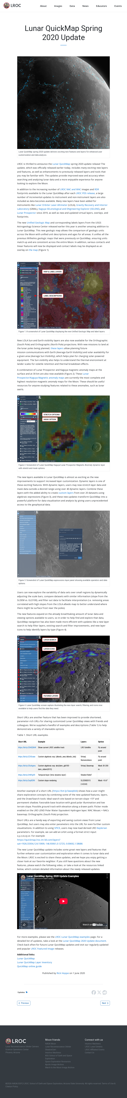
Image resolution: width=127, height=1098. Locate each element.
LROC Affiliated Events (94, 1049)
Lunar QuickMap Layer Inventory (34, 962)
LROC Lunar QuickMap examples (72, 936)
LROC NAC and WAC (70, 189)
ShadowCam (50, 1049)
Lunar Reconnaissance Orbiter (58, 1046)
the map (33, 249)
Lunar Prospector (26, 212)
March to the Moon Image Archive (59, 1067)
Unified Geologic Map (38, 222)
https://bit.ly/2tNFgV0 (26, 775)
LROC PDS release (85, 193)
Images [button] (58, 5)
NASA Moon (50, 1044)
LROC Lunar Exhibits (93, 1046)
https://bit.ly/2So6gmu (27, 766)
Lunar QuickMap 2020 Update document (84, 940)
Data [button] (72, 5)
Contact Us (89, 1052)
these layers (57, 348)
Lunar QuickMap (61, 163)
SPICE (57, 827)
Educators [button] (101, 5)
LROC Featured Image (42, 948)
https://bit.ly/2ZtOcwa (26, 756)
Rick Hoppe (63, 973)
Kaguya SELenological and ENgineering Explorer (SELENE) (69, 208)
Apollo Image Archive (54, 1064)
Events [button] (118, 5)
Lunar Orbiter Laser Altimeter (51, 204)
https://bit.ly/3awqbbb (65, 790)
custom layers (66, 492)
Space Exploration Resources (58, 1061)
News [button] (85, 5)
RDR (97, 189)
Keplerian (102, 827)
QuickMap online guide (29, 966)
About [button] (43, 5)
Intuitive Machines (53, 1052)
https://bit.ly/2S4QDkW (27, 747)
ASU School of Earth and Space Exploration (58, 1057)
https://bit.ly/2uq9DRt (26, 780)
